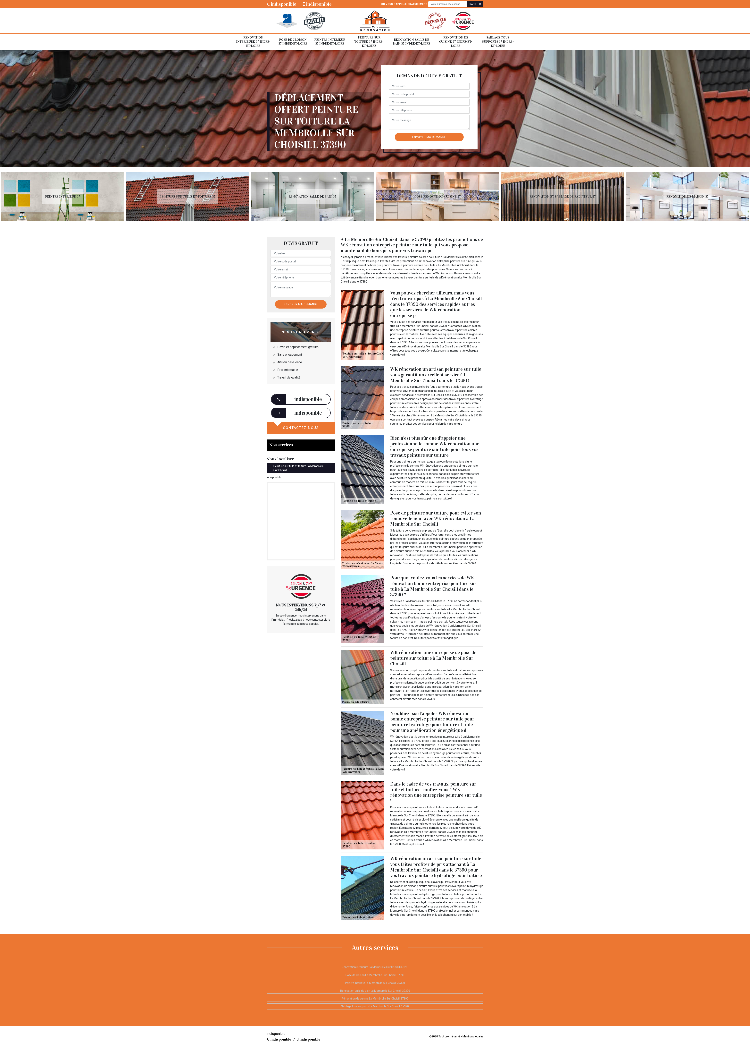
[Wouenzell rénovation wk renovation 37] (375, 20)
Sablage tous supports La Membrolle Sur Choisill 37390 (375, 1006)
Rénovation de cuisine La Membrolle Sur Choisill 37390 (375, 998)
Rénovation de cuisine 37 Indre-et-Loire (455, 41)
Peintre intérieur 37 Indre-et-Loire (329, 42)
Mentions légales (472, 1036)
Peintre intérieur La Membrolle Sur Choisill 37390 (375, 982)
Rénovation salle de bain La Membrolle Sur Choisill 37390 (375, 990)
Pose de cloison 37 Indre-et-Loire (292, 42)
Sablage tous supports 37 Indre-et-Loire (498, 41)
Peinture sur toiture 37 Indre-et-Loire (369, 41)
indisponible (283, 4)
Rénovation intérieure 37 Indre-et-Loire (253, 41)
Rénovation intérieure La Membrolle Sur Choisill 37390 (375, 967)
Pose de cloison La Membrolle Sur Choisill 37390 (375, 975)
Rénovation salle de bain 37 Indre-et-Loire (411, 42)
